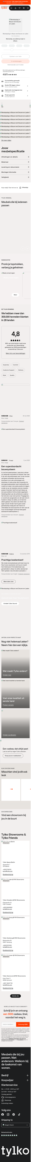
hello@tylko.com (7, 909)
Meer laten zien (9, 581)
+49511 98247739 (7, 983)
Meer (15, 295)
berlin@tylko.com (7, 871)
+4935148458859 (7, 907)
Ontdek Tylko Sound (10, 603)
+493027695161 (7, 869)
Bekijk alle (15, 996)
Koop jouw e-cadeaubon (13, 755)
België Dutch (9, 1125)
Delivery (20, 370)
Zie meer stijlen (6, 140)
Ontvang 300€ (23, 1024)
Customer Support (8, 370)
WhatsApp (25, 187)
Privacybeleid (20, 1039)
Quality (12, 375)
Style (4, 375)
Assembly (6, 365)
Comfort (15, 365)
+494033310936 (7, 945)
